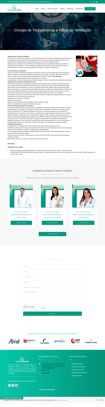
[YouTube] (16, 385)
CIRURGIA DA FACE (77, 364)
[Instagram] (13, 385)
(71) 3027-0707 (14, 1)
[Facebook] (9, 385)
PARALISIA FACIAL (77, 375)
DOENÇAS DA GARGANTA (79, 372)
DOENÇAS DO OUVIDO (78, 366)
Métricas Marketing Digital (62, 400)
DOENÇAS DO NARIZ (78, 369)
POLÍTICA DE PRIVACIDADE (47, 389)
